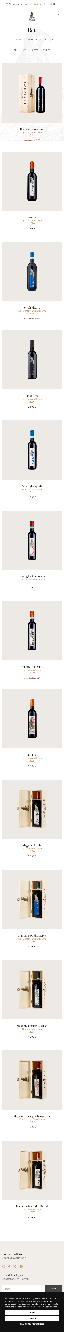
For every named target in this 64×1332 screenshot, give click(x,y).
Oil (45, 39)
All (9, 39)
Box (54, 39)
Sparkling (33, 39)
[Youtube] (21, 1266)
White (46, 50)
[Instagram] (3, 1266)
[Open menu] (4, 15)
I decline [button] (32, 1318)
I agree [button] (32, 1312)
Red (24, 50)
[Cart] (59, 15)
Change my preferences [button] (32, 1324)
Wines (19, 39)
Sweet (34, 50)
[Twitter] (14, 1266)
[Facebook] (9, 1266)
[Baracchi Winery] (32, 16)
